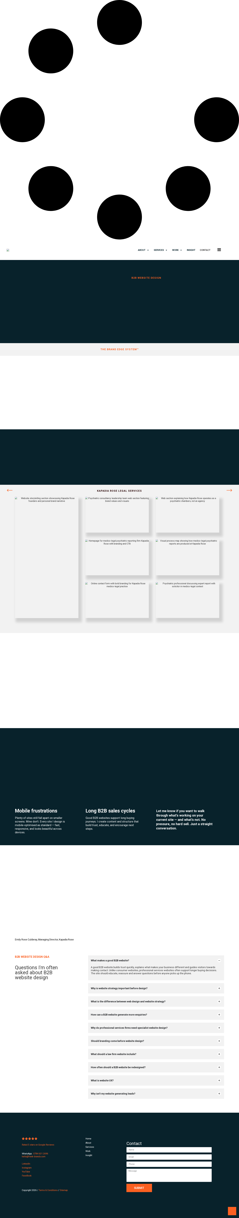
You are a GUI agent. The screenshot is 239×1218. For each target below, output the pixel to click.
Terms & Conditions (48, 1190)
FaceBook (27, 1175)
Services (159, 250)
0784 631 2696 (40, 1153)
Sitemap (64, 1190)
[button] (9, 490)
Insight (191, 250)
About (142, 250)
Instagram (27, 1167)
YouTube (26, 1171)
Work (175, 250)
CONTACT (205, 250)
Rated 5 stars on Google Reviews (38, 1144)
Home (88, 1138)
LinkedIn (26, 1163)
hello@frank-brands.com (33, 1156)
